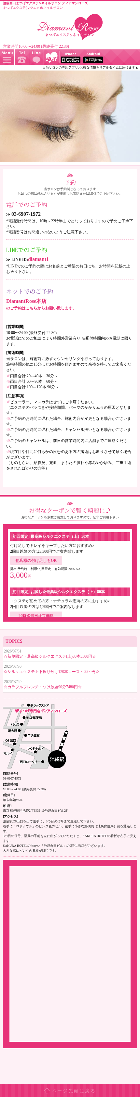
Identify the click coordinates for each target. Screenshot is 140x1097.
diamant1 (38, 259)
